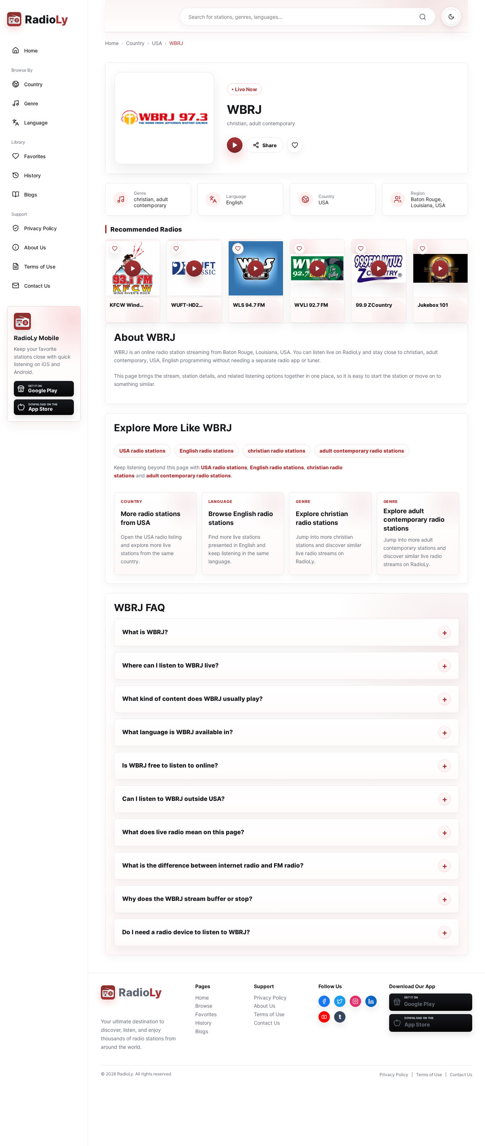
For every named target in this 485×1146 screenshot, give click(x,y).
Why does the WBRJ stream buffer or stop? (187, 898)
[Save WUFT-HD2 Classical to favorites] (176, 248)
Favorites (206, 1014)
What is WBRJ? (145, 632)
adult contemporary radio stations (362, 451)
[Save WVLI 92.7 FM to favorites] (299, 248)
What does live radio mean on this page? (183, 832)
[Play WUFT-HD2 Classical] (194, 268)
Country (135, 43)
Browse (203, 1006)
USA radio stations (142, 451)
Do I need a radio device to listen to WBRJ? (186, 932)
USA (157, 43)
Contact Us (267, 1023)
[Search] (422, 17)
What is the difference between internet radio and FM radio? (213, 865)
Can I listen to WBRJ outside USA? (173, 798)
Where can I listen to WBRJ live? (170, 665)
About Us (264, 1006)
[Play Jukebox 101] (440, 268)
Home (112, 43)
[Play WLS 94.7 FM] (255, 268)
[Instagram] (355, 1001)
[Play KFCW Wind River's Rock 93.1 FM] (133, 268)
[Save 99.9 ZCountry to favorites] (360, 248)
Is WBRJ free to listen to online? (170, 765)
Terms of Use (269, 1014)
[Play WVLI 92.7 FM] (317, 268)
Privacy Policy (270, 998)
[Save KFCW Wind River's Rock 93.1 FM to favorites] (114, 248)
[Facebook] (324, 1001)
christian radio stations (276, 451)
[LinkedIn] (371, 1001)
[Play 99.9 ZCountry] (379, 268)
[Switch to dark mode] (451, 16)
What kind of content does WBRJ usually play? (192, 698)
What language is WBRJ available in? (177, 732)
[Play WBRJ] (235, 145)
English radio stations (207, 451)
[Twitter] (339, 1001)
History (203, 1023)
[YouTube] (324, 1017)
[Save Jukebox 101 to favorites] (422, 248)
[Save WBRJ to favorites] (295, 145)
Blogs (201, 1031)
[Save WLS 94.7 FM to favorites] (238, 248)
